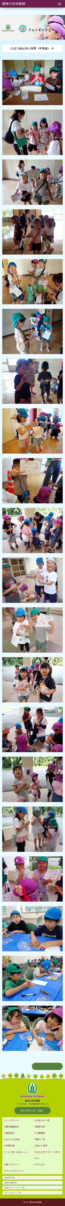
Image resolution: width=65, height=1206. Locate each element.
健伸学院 (9, 1177)
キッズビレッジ (11, 1192)
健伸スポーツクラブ (13, 1187)
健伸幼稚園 (10, 1182)
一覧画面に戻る (46, 1066)
